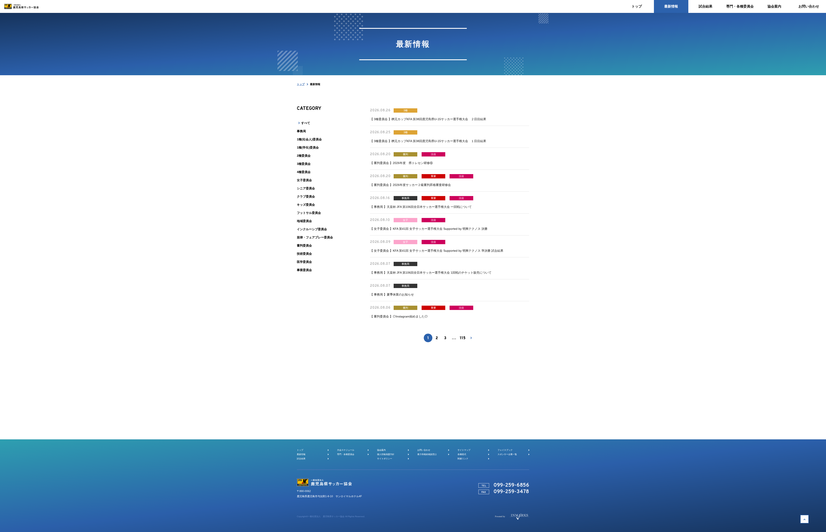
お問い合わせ (423, 450)
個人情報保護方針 (385, 454)
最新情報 (301, 454)
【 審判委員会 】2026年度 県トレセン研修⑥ (401, 163)
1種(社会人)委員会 (309, 139)
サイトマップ (464, 450)
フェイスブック (505, 450)
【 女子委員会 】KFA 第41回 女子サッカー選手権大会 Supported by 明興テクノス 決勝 (428, 228)
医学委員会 (304, 262)
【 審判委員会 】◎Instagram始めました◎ (399, 316)
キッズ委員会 (306, 204)
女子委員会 (304, 180)
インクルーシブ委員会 (312, 229)
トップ (301, 84)
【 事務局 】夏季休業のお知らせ (392, 294)
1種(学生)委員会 (308, 147)
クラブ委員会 (306, 196)
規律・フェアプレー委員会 (315, 237)
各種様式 (462, 454)
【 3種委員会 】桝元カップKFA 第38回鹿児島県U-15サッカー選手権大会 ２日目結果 (428, 119)
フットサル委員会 (309, 213)
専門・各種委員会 (345, 454)
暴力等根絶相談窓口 (427, 454)
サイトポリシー (384, 458)
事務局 (301, 131)
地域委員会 (304, 221)
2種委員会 (304, 155)
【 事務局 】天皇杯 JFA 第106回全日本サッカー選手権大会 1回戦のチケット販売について (431, 272)
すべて (305, 123)
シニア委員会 (306, 188)
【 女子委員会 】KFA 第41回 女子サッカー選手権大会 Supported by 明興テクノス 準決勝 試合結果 (436, 250)
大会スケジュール (345, 450)
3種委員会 (304, 164)
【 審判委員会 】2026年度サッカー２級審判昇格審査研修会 (410, 185)
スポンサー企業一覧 (507, 454)
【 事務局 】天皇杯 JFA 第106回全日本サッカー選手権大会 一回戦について (421, 207)
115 (462, 338)
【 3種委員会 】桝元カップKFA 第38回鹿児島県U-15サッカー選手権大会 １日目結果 (428, 141)
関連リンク (463, 458)
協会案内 (381, 450)
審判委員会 (304, 245)
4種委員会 (304, 172)
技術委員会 (304, 253)
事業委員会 (304, 270)
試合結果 (301, 458)
